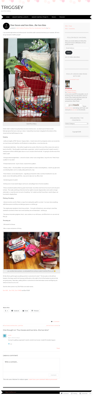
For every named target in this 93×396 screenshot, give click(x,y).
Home (7, 17)
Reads (54, 17)
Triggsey (62, 17)
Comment (53, 375)
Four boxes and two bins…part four (13, 325)
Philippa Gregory (71, 92)
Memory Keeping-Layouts (20, 17)
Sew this (43, 28)
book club (74, 109)
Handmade (38, 28)
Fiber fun (31, 28)
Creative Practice (24, 28)
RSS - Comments (70, 28)
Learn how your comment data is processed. (43, 379)
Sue (49, 28)
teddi (9, 335)
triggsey (12, 7)
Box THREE (18, 290)
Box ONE (5, 290)
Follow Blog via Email (76, 37)
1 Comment (56, 321)
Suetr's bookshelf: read (72, 79)
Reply (58, 348)
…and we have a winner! (53, 325)
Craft (17, 28)
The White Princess (70, 90)
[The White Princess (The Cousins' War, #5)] (67, 87)
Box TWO (11, 290)
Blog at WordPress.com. (10, 392)
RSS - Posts (68, 26)
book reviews (69, 108)
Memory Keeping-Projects (40, 17)
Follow (69, 52)
